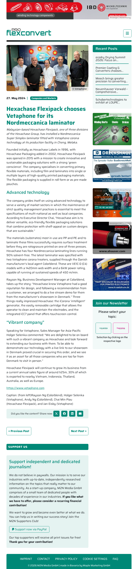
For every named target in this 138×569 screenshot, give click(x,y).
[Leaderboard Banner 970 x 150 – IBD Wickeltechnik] (69, 9)
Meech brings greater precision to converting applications (111, 80)
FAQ (115, 559)
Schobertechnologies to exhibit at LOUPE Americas (111, 101)
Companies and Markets (44, 98)
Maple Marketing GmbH (96, 565)
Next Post (77, 431)
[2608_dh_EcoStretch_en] (112, 168)
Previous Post (20, 431)
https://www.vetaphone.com (25, 388)
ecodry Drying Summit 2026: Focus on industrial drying (110, 59)
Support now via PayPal (30, 529)
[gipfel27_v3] (112, 205)
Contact (43, 559)
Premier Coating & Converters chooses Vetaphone (108, 69)
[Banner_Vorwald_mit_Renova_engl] (112, 131)
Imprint (26, 559)
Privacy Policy (66, 559)
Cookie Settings (95, 559)
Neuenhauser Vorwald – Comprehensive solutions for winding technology (112, 90)
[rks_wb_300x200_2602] (112, 276)
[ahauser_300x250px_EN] (112, 240)
